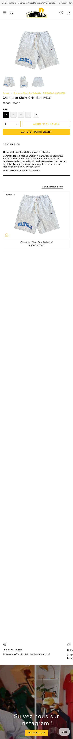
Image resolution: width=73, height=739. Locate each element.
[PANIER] (68, 12)
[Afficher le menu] (4, 12)
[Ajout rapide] (7, 235)
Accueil (6, 93)
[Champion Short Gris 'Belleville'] (36, 215)
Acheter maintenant (36, 131)
